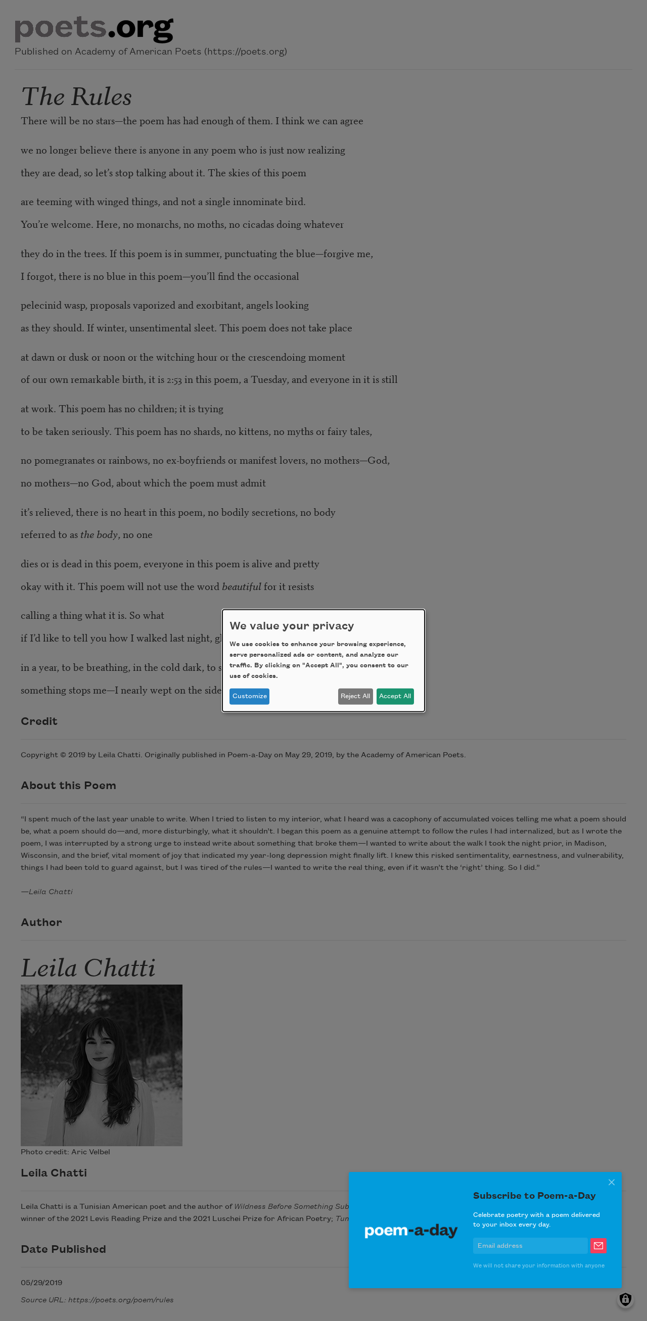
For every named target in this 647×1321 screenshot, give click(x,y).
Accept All (395, 696)
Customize (250, 696)
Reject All (355, 696)
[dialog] (323, 660)
